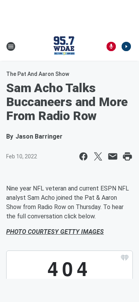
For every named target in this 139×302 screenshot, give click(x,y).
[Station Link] (64, 46)
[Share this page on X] (98, 156)
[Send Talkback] (111, 46)
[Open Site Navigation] (10, 46)
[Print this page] (127, 156)
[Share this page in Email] (112, 156)
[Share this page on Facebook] (83, 156)
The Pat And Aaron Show (37, 74)
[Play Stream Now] (126, 46)
